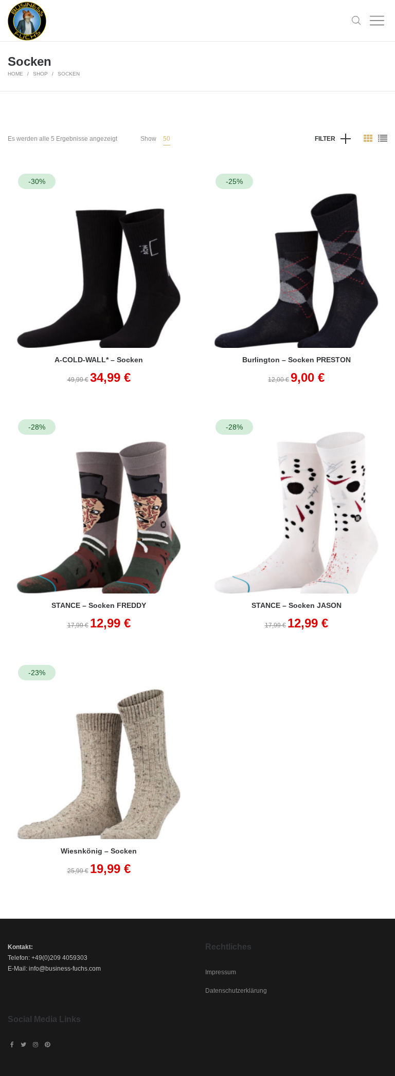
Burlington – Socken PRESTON (296, 360)
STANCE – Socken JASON (297, 605)
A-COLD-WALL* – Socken (99, 360)
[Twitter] (23, 1044)
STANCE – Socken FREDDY (98, 605)
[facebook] (12, 1044)
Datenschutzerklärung (236, 990)
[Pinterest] (47, 1044)
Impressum (220, 972)
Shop (40, 74)
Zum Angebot (98, 271)
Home (15, 74)
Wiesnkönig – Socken (99, 851)
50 (166, 138)
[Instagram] (35, 1044)
